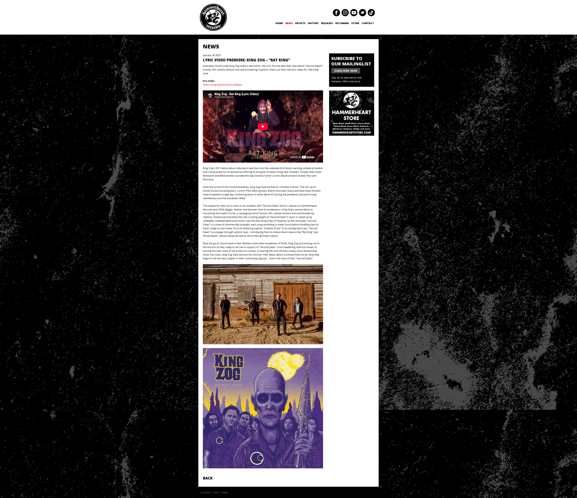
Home (279, 23)
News (289, 23)
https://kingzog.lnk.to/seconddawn (222, 84)
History (313, 23)
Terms (216, 492)
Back (208, 478)
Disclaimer (206, 492)
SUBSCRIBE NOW (345, 70)
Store (355, 23)
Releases (327, 23)
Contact (368, 23)
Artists (300, 23)
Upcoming (342, 23)
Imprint (224, 492)
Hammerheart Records (213, 17)
